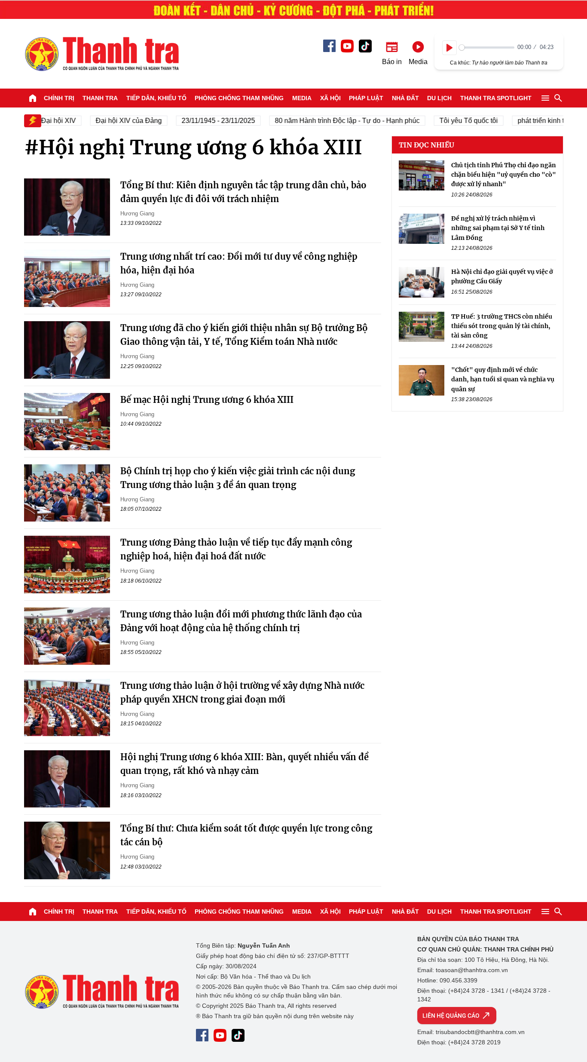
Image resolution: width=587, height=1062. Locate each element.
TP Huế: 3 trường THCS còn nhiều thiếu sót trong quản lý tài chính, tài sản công (501, 326)
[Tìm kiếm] (558, 98)
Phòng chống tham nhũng (239, 98)
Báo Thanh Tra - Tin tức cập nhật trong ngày (101, 53)
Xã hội (330, 98)
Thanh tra (100, 98)
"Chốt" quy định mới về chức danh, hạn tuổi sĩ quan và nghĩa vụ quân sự (502, 379)
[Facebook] (329, 46)
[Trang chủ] (32, 98)
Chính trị (59, 98)
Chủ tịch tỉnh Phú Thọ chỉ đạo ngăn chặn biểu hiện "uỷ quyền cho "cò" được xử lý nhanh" (503, 174)
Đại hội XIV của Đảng (120, 120)
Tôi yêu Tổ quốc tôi (460, 120)
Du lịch (439, 98)
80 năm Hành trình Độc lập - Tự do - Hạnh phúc (338, 120)
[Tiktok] (365, 46)
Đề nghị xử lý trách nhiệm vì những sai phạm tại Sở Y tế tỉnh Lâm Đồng (497, 228)
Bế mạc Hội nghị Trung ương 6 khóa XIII (207, 399)
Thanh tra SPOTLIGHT (496, 98)
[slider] (486, 47)
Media (302, 98)
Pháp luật (366, 98)
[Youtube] (347, 46)
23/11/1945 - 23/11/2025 (209, 120)
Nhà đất (405, 98)
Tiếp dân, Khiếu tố (156, 98)
